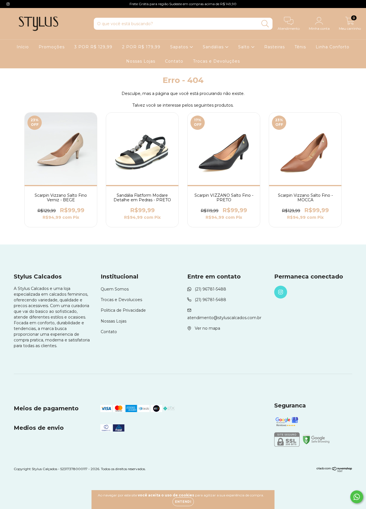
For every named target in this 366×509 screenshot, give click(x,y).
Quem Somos (115, 289)
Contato (174, 61)
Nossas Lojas (140, 61)
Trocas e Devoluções (216, 61)
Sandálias (214, 46)
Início (23, 46)
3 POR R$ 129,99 (93, 46)
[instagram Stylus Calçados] (8, 4)
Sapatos (180, 46)
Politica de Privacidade (123, 310)
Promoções (52, 46)
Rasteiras (274, 46)
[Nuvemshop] (334, 471)
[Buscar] (265, 24)
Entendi (183, 502)
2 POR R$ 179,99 (141, 46)
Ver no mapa (207, 328)
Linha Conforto (332, 46)
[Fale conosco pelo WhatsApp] (356, 496)
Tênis (300, 46)
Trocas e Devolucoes (121, 299)
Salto (244, 46)
